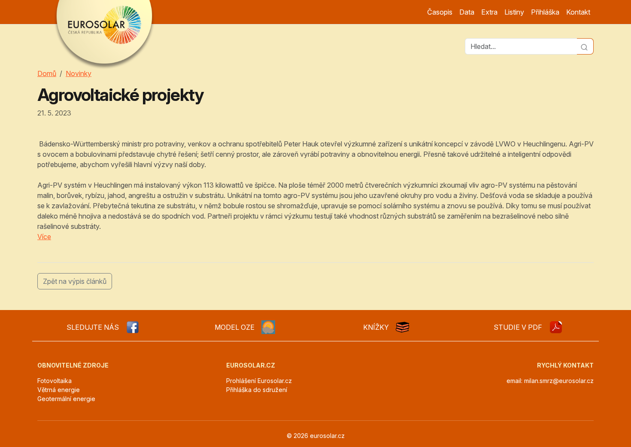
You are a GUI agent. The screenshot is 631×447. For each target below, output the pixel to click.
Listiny (514, 12)
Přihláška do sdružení (256, 389)
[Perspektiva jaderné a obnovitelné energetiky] (556, 327)
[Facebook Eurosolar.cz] (133, 327)
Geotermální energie (66, 398)
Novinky (78, 73)
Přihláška (545, 12)
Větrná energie (58, 389)
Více (44, 236)
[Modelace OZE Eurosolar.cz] (268, 327)
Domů (46, 73)
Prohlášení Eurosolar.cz (259, 380)
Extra (489, 12)
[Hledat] (585, 46)
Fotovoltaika (54, 380)
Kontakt (578, 12)
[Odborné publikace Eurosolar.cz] (403, 327)
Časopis (439, 12)
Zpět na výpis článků (74, 281)
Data (466, 12)
